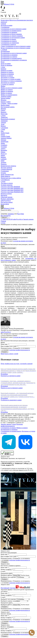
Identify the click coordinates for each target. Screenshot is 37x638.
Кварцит (3, 112)
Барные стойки (6, 101)
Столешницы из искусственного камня (13, 29)
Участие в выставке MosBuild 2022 (12, 188)
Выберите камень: (7, 601)
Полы (2, 62)
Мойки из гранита (7, 89)
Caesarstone (4, 128)
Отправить (5, 352)
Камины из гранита (7, 72)
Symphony (4, 145)
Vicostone (4, 147)
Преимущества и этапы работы (11, 178)
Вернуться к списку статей (9, 353)
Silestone (3, 140)
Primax (3, 134)
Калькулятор (5, 20)
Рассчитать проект (7, 202)
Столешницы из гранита (9, 41)
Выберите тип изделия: (8, 577)
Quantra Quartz (5, 136)
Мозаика (3, 100)
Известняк (4, 114)
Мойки (3, 86)
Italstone (3, 157)
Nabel (2, 160)
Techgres (3, 162)
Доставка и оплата (7, 183)
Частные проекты (6, 167)
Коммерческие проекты (8, 166)
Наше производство (7, 174)
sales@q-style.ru (6, 200)
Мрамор (3, 108)
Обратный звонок (6, 197)
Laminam (3, 159)
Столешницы (5, 27)
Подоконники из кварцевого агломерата (14, 60)
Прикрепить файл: (7, 573)
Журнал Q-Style (9, 4)
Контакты (4, 195)
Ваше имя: (5, 344)
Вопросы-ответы (6, 193)
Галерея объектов (6, 169)
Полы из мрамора (6, 65)
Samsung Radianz (6, 138)
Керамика (4, 150)
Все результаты (6, 215)
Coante (3, 129)
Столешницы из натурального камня (13, 37)
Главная (3, 23)
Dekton (3, 152)
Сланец (3, 115)
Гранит (3, 110)
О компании (5, 171)
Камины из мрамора (7, 74)
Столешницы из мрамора (9, 32)
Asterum (3, 122)
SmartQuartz (4, 141)
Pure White (20, 214)
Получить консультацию (8, 248)
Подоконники (5, 51)
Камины (3, 69)
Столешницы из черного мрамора (12, 36)
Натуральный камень (8, 107)
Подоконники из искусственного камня (14, 53)
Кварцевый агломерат (8, 119)
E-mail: (3, 571)
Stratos (3, 143)
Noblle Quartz (5, 133)
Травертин (4, 117)
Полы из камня (6, 63)
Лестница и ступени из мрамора (11, 81)
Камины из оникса (7, 75)
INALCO (4, 154)
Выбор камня (5, 105)
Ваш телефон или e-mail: (9, 346)
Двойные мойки (6, 96)
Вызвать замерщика (7, 199)
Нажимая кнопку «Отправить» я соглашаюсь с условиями (15, 349)
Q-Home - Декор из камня (9, 103)
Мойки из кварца (6, 93)
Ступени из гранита (7, 84)
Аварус (3, 148)
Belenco (3, 126)
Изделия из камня (6, 25)
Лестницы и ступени (7, 77)
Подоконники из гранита (9, 56)
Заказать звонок (28, 219)
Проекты (4, 164)
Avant (2, 124)
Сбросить (4, 217)
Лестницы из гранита (8, 82)
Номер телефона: (7, 569)
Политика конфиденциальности (12, 425)
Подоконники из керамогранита (11, 58)
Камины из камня (6, 70)
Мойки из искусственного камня (11, 88)
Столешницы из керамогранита (11, 30)
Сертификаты (5, 180)
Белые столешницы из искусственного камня (15, 48)
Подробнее (4, 374)
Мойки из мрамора (7, 91)
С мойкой (4, 49)
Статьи (3, 181)
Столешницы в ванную (8, 44)
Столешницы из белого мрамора (11, 34)
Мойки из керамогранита (9, 95)
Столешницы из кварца (8, 39)
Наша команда (5, 176)
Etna (2, 131)
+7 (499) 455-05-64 (7, 219)
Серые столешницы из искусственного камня (15, 46)
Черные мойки (5, 98)
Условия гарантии (6, 185)
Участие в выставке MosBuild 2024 (12, 192)
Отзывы (3, 173)
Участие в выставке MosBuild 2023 (12, 190)
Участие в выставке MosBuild (10, 186)
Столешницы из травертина (10, 43)
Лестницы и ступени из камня (10, 79)
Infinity (3, 155)
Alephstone (4, 121)
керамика (11, 214)
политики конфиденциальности (19, 350)
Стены (3, 67)
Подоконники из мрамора (9, 55)
